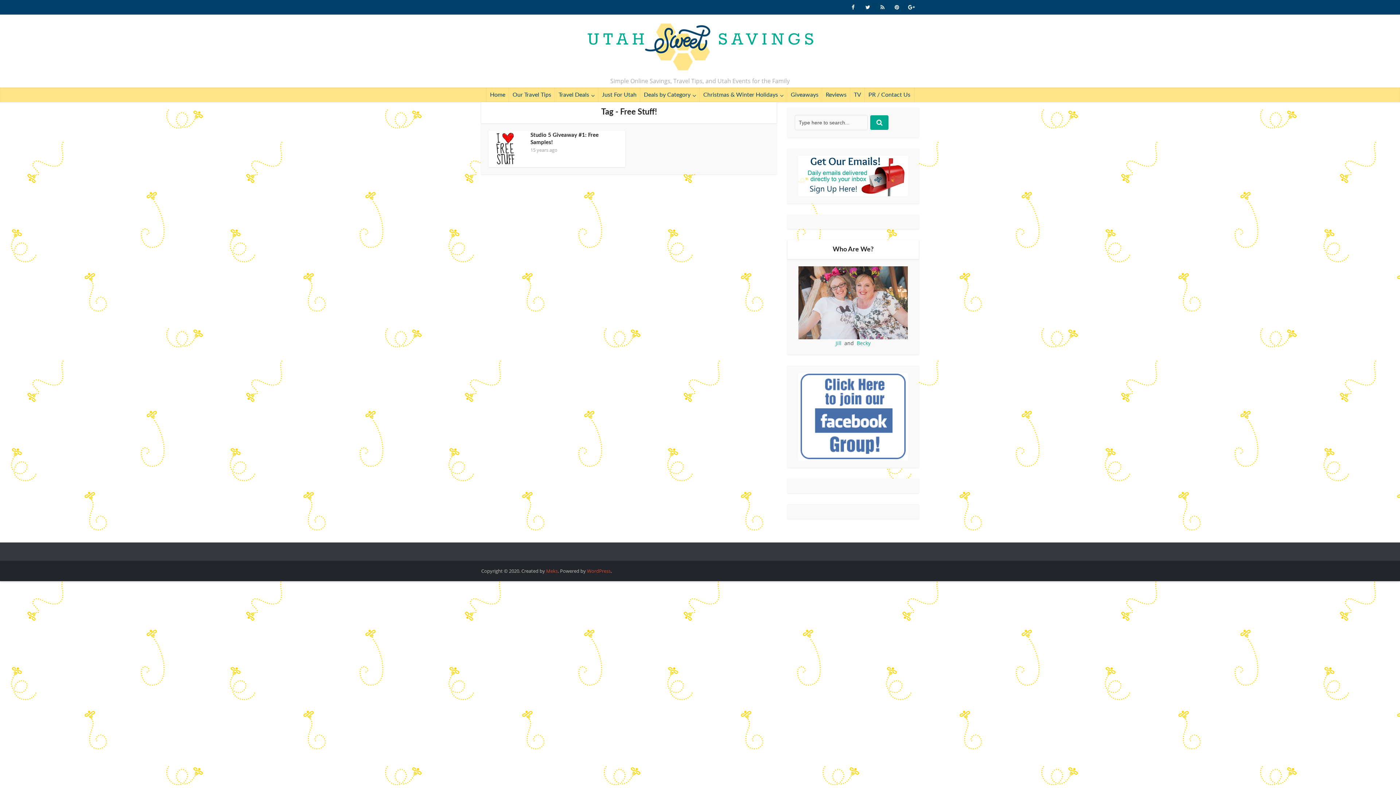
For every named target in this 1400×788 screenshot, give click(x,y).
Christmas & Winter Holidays (740, 95)
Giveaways (804, 95)
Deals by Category (667, 95)
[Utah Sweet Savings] (700, 47)
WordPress (599, 571)
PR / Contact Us (889, 95)
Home (497, 95)
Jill (838, 343)
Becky (864, 343)
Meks (552, 571)
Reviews (836, 95)
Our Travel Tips (532, 95)
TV (857, 95)
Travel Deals (574, 95)
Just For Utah (619, 95)
